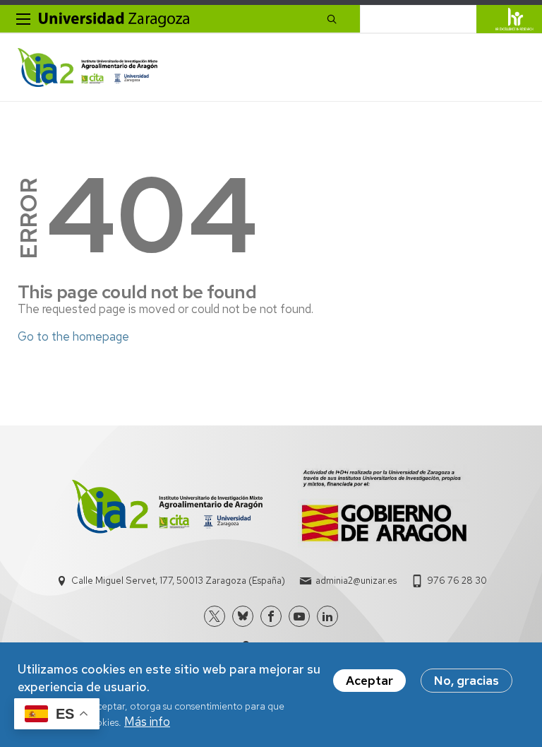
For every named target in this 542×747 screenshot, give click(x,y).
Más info (147, 721)
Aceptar (369, 680)
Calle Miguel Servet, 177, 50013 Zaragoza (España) (178, 581)
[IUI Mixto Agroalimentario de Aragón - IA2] (87, 67)
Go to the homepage (73, 336)
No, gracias (466, 680)
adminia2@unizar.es (356, 581)
